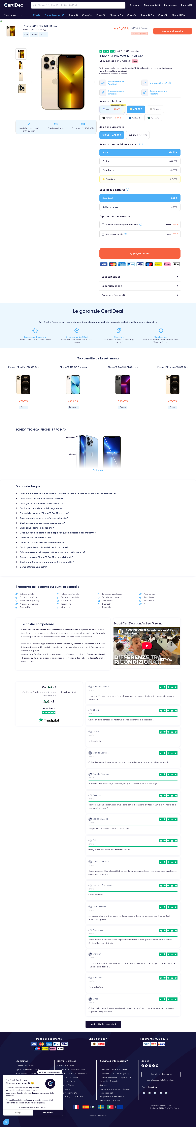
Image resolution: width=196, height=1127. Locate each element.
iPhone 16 (131, 15)
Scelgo (18, 1112)
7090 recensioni (131, 51)
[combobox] (78, 5)
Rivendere (134, 5)
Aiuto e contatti (152, 5)
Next (95, 82)
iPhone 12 (162, 15)
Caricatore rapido (114, 234)
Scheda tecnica (111, 276)
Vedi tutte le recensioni (103, 1024)
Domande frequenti (113, 295)
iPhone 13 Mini (178, 15)
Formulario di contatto (161, 1074)
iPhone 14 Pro (116, 15)
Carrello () (186, 5)
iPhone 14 (87, 15)
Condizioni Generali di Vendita (162, 1105)
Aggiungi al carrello (172, 31)
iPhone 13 (100, 15)
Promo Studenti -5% (54, 15)
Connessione (170, 5)
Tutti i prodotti (11, 15)
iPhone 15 (73, 15)
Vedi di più (98, 470)
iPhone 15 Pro (147, 15)
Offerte (36, 15)
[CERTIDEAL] (14, 5)
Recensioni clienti (112, 285)
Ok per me (48, 1112)
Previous (31, 82)
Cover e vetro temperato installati (122, 224)
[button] (6, 1122)
